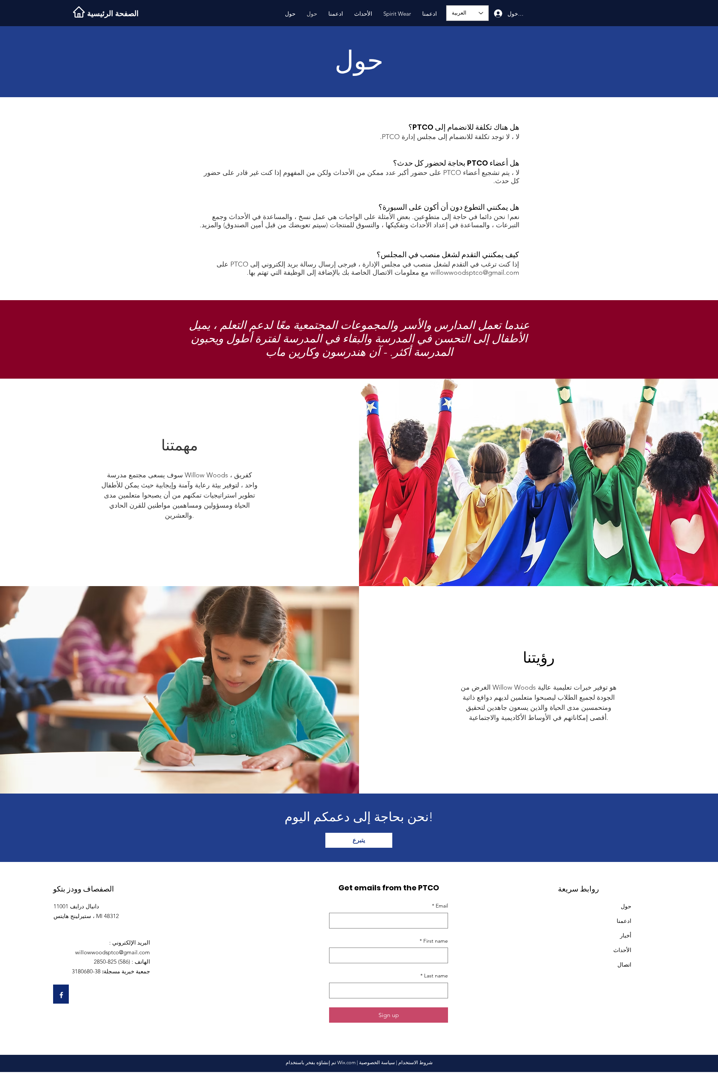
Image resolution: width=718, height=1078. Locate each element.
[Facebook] (61, 995)
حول (626, 906)
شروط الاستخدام (415, 1062)
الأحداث (622, 950)
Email (440, 905)
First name (434, 940)
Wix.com (346, 1062)
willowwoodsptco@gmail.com (474, 272)
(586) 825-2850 (112, 961)
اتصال (624, 964)
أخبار (625, 935)
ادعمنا (624, 920)
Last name (434, 975)
